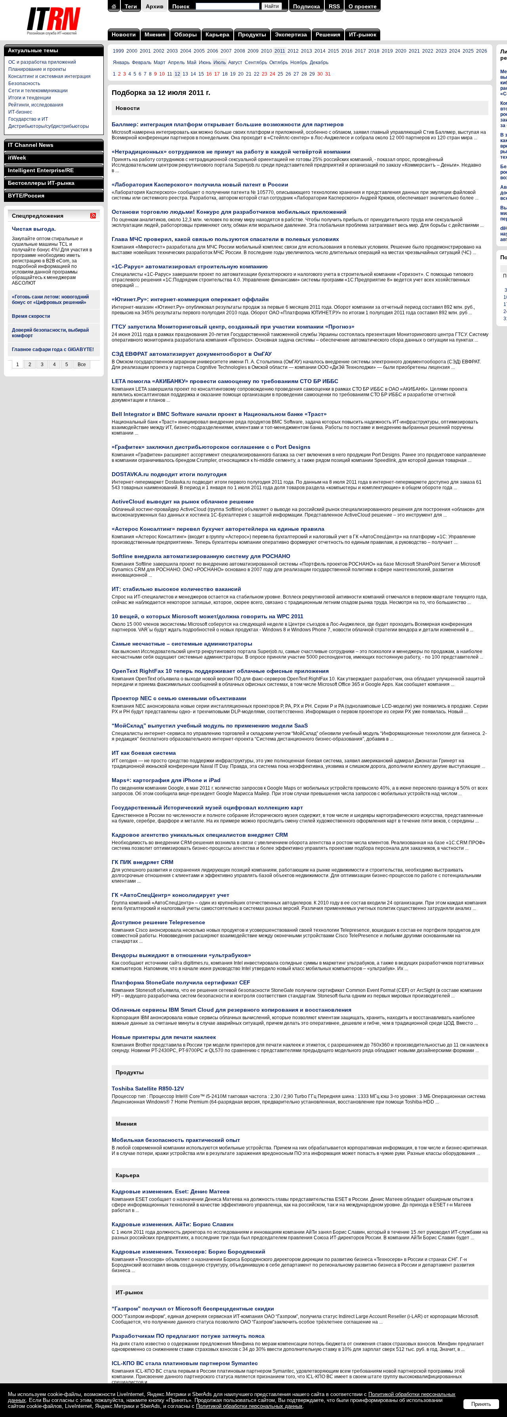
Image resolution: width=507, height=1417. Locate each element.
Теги (131, 6)
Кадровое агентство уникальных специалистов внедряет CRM (200, 835)
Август (235, 62)
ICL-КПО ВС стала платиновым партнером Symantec (185, 1363)
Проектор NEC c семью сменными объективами (179, 698)
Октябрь (278, 62)
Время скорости (31, 316)
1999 (118, 51)
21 (249, 74)
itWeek (17, 157)
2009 (253, 51)
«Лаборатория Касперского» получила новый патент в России (200, 184)
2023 (441, 51)
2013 (306, 51)
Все (82, 364)
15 (201, 74)
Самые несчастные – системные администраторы (182, 643)
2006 (212, 51)
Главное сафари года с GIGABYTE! (53, 349)
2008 (239, 51)
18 (225, 74)
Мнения (155, 34)
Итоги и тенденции (29, 98)
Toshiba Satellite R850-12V (148, 1088)
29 (312, 74)
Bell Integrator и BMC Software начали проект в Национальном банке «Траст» (219, 414)
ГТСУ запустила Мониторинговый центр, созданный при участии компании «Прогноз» (233, 326)
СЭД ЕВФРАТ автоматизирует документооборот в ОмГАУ (192, 354)
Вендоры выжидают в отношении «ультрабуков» (181, 955)
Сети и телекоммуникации (38, 90)
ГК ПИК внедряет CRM (142, 862)
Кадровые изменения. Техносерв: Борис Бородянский (188, 1251)
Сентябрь (256, 62)
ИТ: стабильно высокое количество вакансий (176, 589)
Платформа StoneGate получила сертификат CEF (181, 982)
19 (233, 74)
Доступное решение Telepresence (158, 922)
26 (288, 74)
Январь (121, 62)
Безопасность (24, 83)
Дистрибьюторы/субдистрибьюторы (48, 126)
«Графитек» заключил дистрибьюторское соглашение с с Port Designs (211, 447)
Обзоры (185, 34)
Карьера (217, 34)
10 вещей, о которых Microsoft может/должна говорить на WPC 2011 (207, 616)
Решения (328, 34)
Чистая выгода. (34, 229)
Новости (124, 34)
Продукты (252, 34)
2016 (347, 51)
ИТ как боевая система (144, 753)
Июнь (205, 62)
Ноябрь (298, 62)
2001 (145, 51)
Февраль (141, 62)
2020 (400, 51)
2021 (414, 51)
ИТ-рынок (362, 34)
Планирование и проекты (37, 69)
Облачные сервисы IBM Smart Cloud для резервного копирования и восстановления (231, 1010)
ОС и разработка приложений (42, 62)
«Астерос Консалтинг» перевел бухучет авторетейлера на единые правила (218, 529)
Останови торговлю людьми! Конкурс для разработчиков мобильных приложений (229, 212)
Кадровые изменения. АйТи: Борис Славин (172, 1224)
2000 (131, 51)
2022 (427, 51)
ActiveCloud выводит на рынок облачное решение (183, 501)
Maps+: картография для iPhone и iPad (166, 780)
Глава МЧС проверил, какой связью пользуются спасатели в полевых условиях (225, 239)
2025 (468, 51)
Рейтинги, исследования (35, 105)
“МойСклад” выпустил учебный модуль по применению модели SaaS (210, 725)
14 (193, 74)
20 (241, 74)
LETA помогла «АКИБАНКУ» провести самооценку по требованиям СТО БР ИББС (225, 381)
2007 (226, 51)
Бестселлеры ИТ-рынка (41, 183)
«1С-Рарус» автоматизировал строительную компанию (190, 266)
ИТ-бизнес (20, 112)
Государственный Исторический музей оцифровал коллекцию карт (207, 807)
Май (191, 62)
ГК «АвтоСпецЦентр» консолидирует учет (170, 895)
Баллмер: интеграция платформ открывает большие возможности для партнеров (228, 124)
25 (280, 74)
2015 (333, 51)
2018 (373, 51)
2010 (266, 51)
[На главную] (53, 37)
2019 (387, 51)
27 (296, 74)
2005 (199, 51)
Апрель (176, 62)
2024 (454, 51)
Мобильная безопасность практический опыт (176, 1140)
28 (304, 74)
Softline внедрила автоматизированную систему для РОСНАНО (201, 556)
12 (177, 74)
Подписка (306, 6)
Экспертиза (291, 34)
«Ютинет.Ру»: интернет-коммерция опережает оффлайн (190, 299)
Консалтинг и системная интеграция (49, 76)
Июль (219, 62)
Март (160, 62)
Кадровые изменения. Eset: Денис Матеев (171, 1191)
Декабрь (319, 62)
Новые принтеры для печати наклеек (164, 1037)
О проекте (363, 6)
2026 (481, 51)
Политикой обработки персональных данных (249, 1406)
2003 (172, 51)
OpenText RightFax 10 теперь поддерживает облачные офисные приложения (220, 671)
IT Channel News (30, 145)
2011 (279, 51)
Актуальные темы (33, 50)
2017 (360, 51)
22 (256, 74)
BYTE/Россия (26, 195)
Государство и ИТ (28, 119)
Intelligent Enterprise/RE (41, 170)
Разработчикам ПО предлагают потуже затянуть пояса (188, 1336)
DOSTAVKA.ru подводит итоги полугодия (169, 474)
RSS (334, 6)
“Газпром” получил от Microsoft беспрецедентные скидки (193, 1308)
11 (169, 74)
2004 (185, 51)
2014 (320, 51)
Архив (155, 6)
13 (185, 74)
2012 (293, 51)
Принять (481, 1404)
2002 (158, 51)
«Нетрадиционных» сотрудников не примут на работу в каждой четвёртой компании (231, 151)
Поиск (180, 6)
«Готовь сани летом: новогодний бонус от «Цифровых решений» (50, 299)
